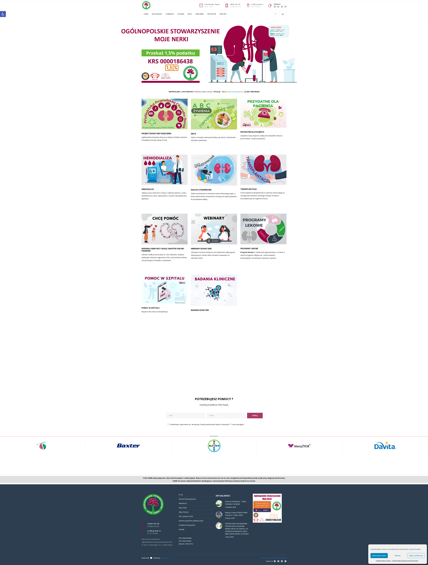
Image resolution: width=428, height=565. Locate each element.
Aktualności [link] (183, 503)
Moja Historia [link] (183, 512)
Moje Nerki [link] (183, 508)
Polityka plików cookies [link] (383, 561)
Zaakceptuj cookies (379, 556)
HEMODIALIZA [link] (148, 189)
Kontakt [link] (181, 529)
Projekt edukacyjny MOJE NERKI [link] (156, 133)
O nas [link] (181, 495)
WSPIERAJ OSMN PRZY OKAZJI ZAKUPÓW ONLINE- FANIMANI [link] (163, 249)
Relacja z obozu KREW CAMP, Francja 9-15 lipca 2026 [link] (236, 513)
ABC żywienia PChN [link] (186, 516)
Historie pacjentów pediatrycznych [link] (191, 521)
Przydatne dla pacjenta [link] (187, 525)
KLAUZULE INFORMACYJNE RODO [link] (273, 558)
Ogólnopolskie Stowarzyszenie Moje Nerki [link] (405, 561)
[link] (3, 14)
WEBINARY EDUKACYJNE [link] (201, 248)
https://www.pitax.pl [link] (235, 92)
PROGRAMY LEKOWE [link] (249, 248)
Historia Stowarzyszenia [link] (187, 499)
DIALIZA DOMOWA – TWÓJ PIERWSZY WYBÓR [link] (235, 502)
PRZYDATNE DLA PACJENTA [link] (252, 132)
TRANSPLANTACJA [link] (248, 189)
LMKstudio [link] (164, 558)
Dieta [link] (193, 134)
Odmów (397, 556)
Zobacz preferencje (416, 556)
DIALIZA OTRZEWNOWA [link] (201, 190)
